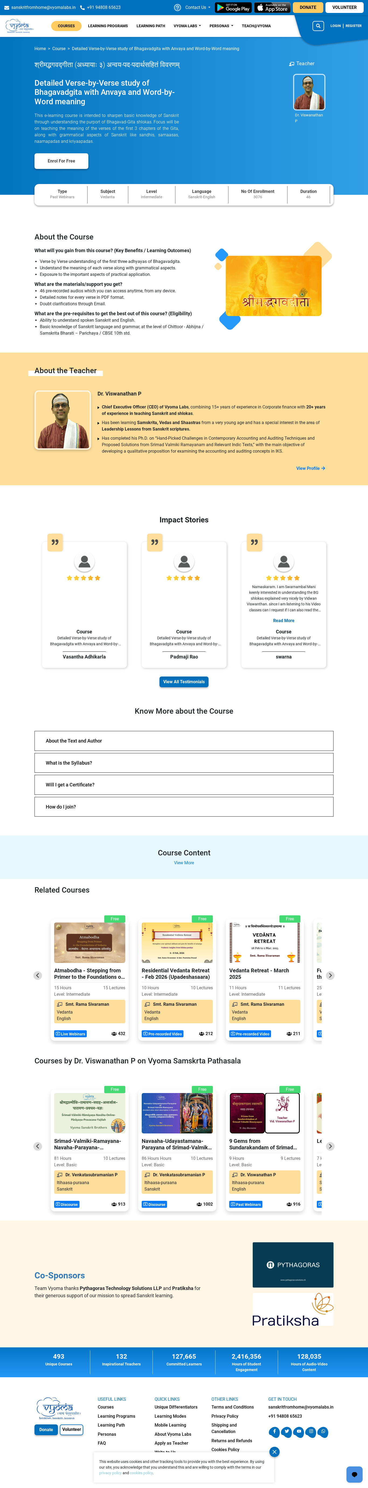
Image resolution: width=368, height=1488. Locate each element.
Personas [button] (220, 26)
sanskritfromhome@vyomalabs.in (301, 1407)
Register (354, 26)
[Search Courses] (318, 26)
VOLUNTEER (344, 7)
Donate (46, 1429)
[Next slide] (330, 975)
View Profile (308, 468)
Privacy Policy (224, 1416)
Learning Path (151, 26)
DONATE (308, 7)
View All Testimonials (184, 681)
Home (40, 48)
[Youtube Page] (298, 1436)
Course (58, 48)
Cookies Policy (225, 1449)
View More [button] (184, 862)
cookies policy (141, 1473)
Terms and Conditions (232, 1407)
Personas (107, 1434)
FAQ (102, 1443)
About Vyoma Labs (173, 1434)
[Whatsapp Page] (322, 1436)
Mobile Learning (170, 1425)
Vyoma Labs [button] (186, 26)
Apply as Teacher (171, 1443)
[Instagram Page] (310, 1436)
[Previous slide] (37, 975)
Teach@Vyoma (256, 26)
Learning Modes (170, 1416)
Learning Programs (108, 26)
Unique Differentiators (176, 1407)
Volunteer (71, 1429)
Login (336, 26)
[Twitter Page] (286, 1436)
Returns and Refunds (231, 1440)
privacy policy (110, 1473)
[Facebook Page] (274, 1436)
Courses (66, 26)
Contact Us (196, 7)
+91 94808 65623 (285, 1416)
